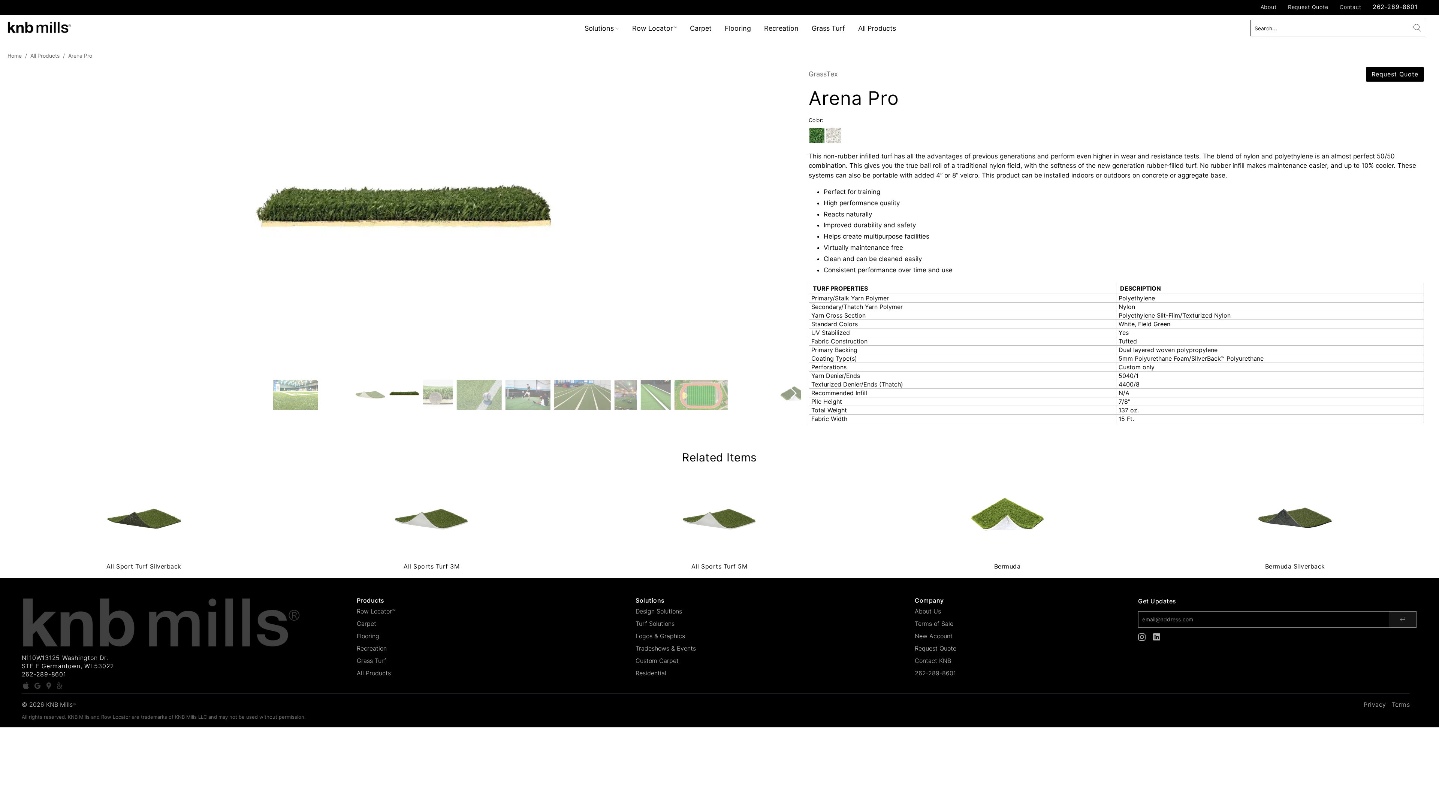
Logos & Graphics (660, 636)
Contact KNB (933, 660)
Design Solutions (659, 611)
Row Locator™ (376, 611)
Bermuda (1007, 518)
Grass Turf (828, 28)
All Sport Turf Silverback (144, 518)
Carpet (701, 28)
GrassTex (823, 74)
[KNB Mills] (118, 26)
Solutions (600, 28)
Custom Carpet (657, 660)
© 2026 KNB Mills (49, 704)
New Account (934, 636)
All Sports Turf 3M (432, 518)
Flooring (738, 28)
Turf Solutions (655, 623)
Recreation (781, 28)
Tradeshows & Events (666, 648)
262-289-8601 (1395, 6)
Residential (651, 673)
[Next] (792, 219)
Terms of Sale (934, 623)
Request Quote (1308, 7)
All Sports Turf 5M (719, 518)
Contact (1350, 7)
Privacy (1375, 704)
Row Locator (654, 28)
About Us (928, 611)
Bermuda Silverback (1295, 518)
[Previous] (16, 219)
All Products (877, 28)
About (1269, 7)
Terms (1401, 704)
